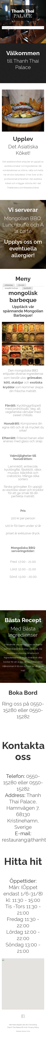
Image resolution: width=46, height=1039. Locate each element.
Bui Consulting (31, 1025)
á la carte (21, 285)
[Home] (23, 7)
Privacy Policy (33, 1027)
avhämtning (9, 285)
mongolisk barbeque (12, 288)
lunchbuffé (27, 288)
